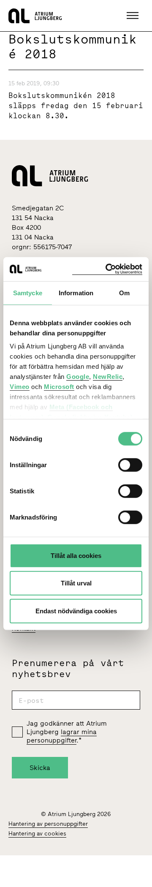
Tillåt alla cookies (76, 555)
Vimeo (20, 386)
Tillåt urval (76, 583)
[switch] (130, 464)
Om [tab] (124, 292)
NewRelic (107, 376)
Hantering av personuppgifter (48, 823)
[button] (133, 15)
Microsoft (59, 386)
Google (77, 376)
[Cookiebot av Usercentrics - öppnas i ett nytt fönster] (107, 269)
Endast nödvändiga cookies (76, 610)
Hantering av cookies (37, 833)
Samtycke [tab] (27, 292)
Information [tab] (76, 292)
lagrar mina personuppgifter (62, 736)
